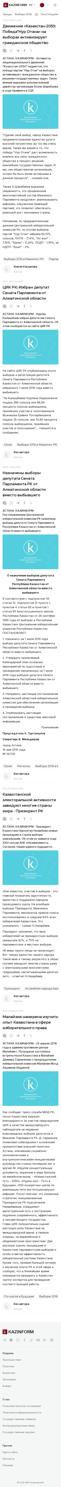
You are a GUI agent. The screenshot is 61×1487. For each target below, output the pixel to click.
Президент (12, 988)
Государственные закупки (19, 1432)
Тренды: (7, 14)
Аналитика (9, 1372)
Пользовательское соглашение (22, 1406)
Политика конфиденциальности (22, 1412)
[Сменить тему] (44, 5)
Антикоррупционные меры (19, 1425)
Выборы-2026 (23, 14)
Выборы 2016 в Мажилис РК (24, 259)
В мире (7, 1386)
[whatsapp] (11, 51)
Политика (8, 1366)
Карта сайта (10, 1452)
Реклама (8, 1465)
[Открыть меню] (55, 5)
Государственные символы (19, 1419)
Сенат (8, 444)
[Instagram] (5, 51)
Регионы (23, 766)
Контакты (8, 1458)
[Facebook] (24, 51)
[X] (31, 51)
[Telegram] (18, 51)
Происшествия (12, 1359)
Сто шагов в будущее (19, 1296)
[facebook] (24, 1340)
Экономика (9, 1379)
